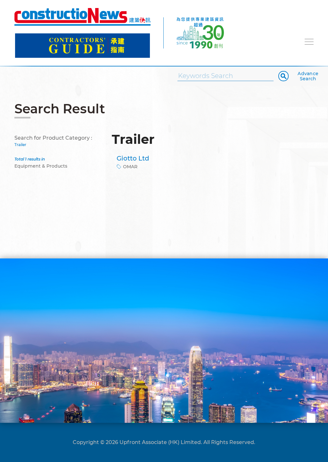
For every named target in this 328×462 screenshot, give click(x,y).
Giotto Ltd (133, 158)
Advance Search (308, 76)
